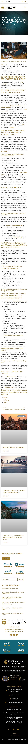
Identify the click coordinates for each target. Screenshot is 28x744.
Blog (6, 27)
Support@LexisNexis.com (20, 301)
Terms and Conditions (14, 735)
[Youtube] (25, 1)
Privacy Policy (14, 733)
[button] (25, 7)
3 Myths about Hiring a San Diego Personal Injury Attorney (14, 713)
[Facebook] (11, 635)
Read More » (6, 451)
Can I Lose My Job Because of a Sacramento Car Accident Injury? (13, 537)
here (2, 362)
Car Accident (11, 61)
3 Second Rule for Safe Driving (13, 447)
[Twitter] (14, 635)
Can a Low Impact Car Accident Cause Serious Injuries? (14, 718)
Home (2, 27)
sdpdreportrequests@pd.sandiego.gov (13, 335)
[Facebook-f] (22, 1)
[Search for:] (10, 579)
